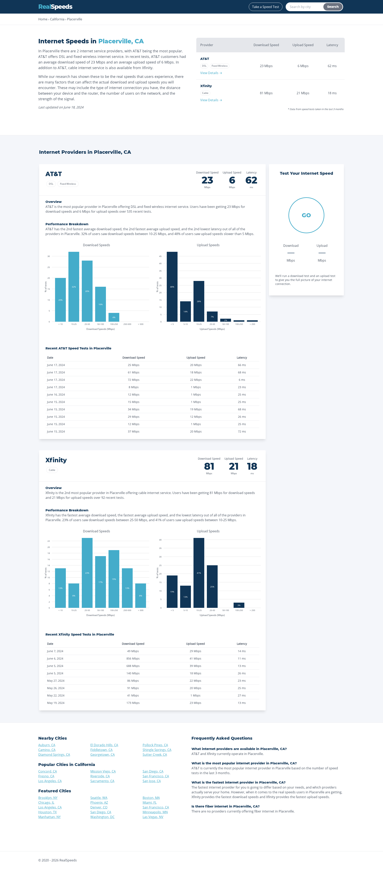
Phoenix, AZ (99, 802)
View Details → (211, 73)
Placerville (74, 19)
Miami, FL (150, 802)
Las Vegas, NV (153, 817)
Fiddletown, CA (101, 750)
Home (42, 19)
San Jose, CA (152, 781)
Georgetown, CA (102, 754)
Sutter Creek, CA (155, 754)
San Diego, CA (153, 771)
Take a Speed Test (265, 7)
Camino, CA (46, 750)
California (57, 19)
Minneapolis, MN (155, 812)
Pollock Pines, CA (155, 745)
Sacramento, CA (102, 781)
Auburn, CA (46, 745)
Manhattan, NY (49, 817)
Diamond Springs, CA (54, 754)
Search (333, 7)
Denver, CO (98, 807)
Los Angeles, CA (50, 781)
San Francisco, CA (156, 776)
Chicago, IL (46, 802)
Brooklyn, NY (47, 798)
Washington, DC (102, 817)
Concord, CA (47, 771)
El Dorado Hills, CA (104, 745)
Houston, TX (47, 812)
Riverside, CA (100, 776)
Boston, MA (151, 798)
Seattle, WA (98, 798)
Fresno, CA (46, 776)
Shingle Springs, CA (157, 750)
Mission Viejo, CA (103, 771)
